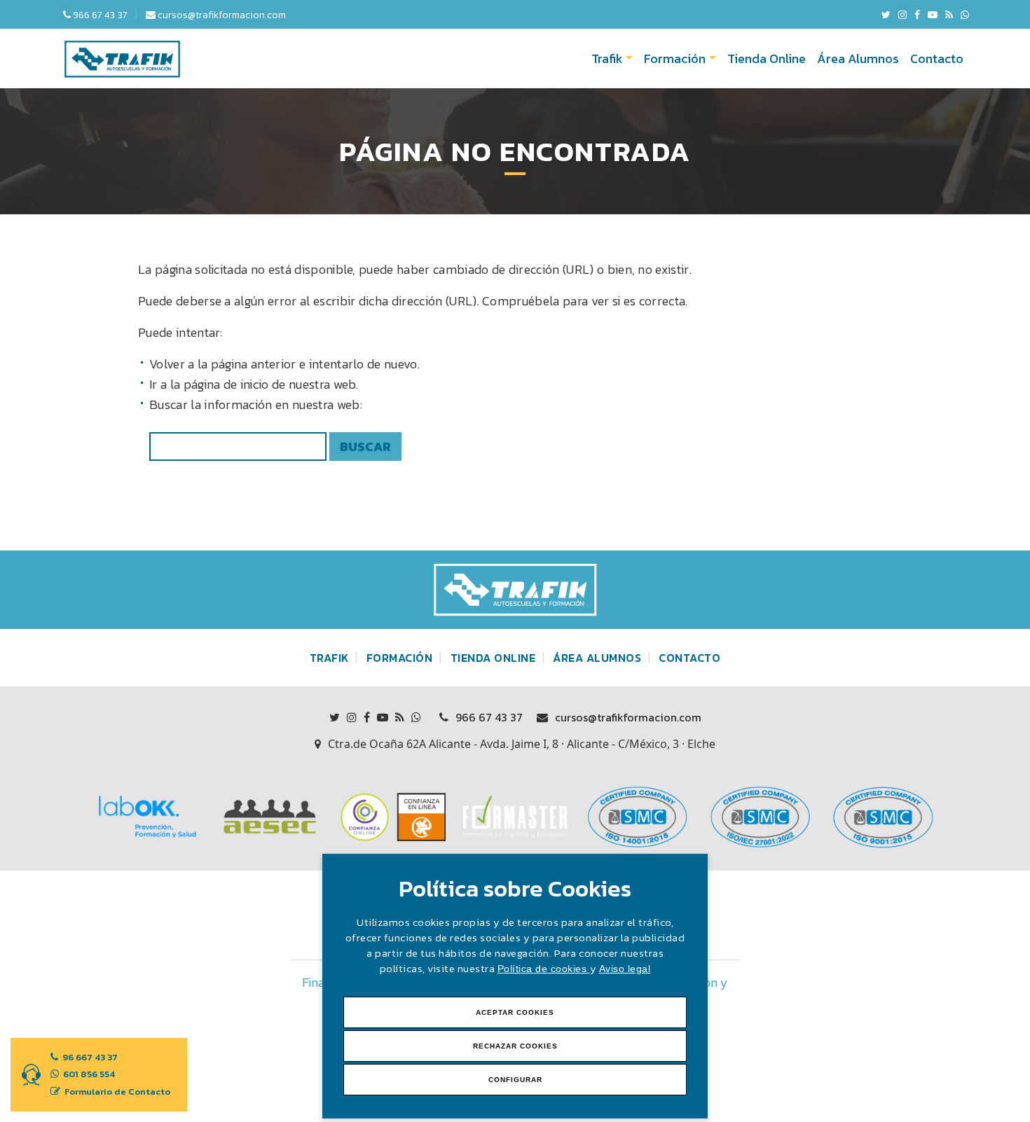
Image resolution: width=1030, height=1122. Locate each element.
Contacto (936, 58)
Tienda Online (766, 58)
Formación (675, 58)
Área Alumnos (858, 58)
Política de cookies (543, 968)
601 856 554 (88, 1074)
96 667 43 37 (89, 1057)
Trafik (607, 58)
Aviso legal (625, 968)
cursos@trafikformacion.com (626, 717)
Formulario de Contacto (116, 1091)
